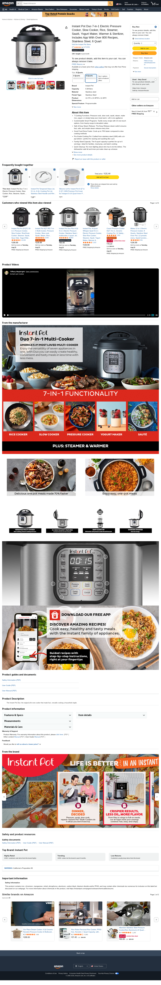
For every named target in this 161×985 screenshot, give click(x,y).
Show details (95, 188)
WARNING (8, 868)
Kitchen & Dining (19, 19)
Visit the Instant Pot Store (81, 44)
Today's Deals (97, 9)
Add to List (135, 99)
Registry (139, 9)
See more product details (83, 155)
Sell (123, 9)
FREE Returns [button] (77, 64)
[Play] (4, 315)
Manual (17, 737)
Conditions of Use (51, 973)
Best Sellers (49, 9)
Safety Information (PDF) (11, 680)
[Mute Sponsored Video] (51, 923)
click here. (60, 734)
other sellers (99, 67)
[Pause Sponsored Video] (51, 919)
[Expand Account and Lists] (138, 4)
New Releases (62, 9)
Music (146, 9)
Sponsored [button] (5, 898)
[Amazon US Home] (58, 967)
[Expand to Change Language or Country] (121, 4)
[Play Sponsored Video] (80, 914)
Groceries (73, 9)
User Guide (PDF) (9, 685)
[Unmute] (156, 315)
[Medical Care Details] (29, 9)
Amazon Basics (37, 9)
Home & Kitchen (7, 19)
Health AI (12, 9)
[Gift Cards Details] (119, 9)
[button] (4, 9)
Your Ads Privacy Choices (106, 973)
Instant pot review (17, 274)
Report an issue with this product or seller (90, 159)
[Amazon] (8, 3)
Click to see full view (35, 78)
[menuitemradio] (152, 315)
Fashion (130, 9)
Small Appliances (32, 19)
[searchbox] (65, 3)
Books (106, 9)
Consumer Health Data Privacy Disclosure (82, 973)
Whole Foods (84, 9)
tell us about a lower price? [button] (28, 744)
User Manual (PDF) (9, 691)
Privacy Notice (63, 973)
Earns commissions (32, 271)
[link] (43, 177)
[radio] (11, 85)
